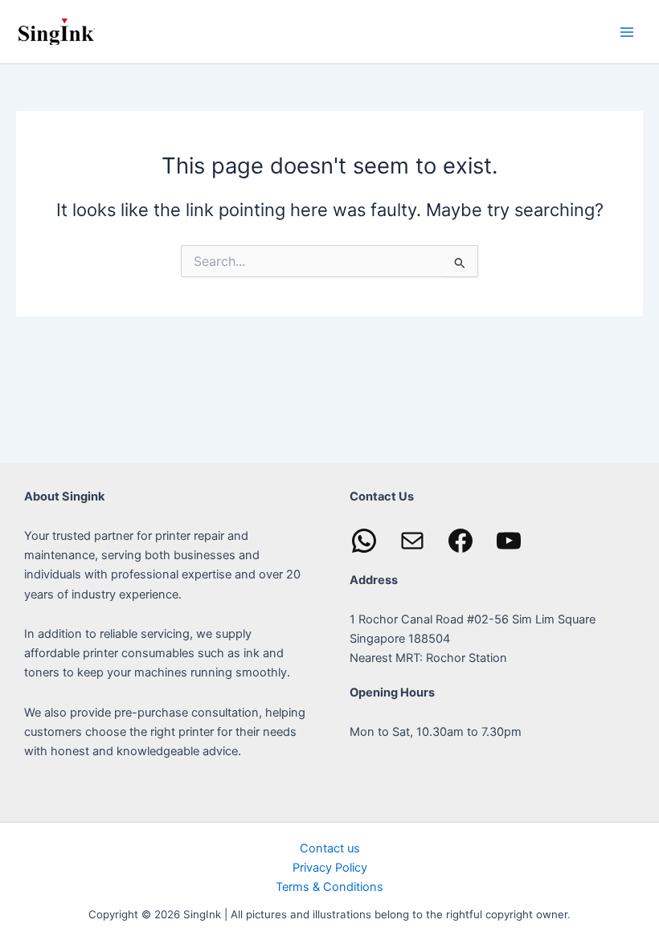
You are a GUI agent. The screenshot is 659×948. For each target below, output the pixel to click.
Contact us (330, 848)
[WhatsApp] (364, 540)
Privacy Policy (330, 867)
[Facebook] (460, 540)
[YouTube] (508, 540)
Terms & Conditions (329, 887)
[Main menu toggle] (627, 31)
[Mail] (412, 540)
